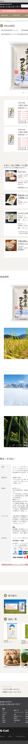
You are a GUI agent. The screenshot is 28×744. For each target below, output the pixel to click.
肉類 (3, 716)
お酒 (15, 714)
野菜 (3, 718)
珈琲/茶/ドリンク (18, 716)
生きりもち (22, 171)
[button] (23, 92)
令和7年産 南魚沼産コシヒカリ (9, 30)
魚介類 (4, 714)
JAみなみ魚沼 (9, 25)
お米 (4, 21)
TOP (1, 21)
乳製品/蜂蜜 (17, 720)
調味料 (15, 718)
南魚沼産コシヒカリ (10, 21)
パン (15, 722)
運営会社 (2, 736)
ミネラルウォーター (19, 712)
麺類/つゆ (16, 710)
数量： (19, 220)
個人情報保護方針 (20, 736)
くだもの (4, 712)
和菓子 (4, 722)
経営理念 (10, 736)
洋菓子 (4, 720)
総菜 (26, 712)
